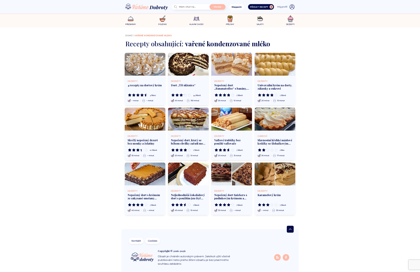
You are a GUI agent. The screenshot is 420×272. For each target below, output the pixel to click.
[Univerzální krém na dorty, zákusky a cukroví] (275, 64)
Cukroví (262, 136)
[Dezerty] (290, 18)
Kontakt (136, 240)
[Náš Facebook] (286, 257)
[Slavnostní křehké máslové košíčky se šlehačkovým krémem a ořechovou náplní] (275, 119)
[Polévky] (162, 19)
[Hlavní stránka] (146, 7)
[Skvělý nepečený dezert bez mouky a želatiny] (145, 119)
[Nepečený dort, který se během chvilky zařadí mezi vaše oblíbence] (188, 119)
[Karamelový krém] (275, 174)
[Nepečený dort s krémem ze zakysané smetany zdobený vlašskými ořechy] (145, 174)
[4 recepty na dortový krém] (145, 64)
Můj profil (282, 6)
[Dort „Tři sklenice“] (188, 64)
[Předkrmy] (131, 18)
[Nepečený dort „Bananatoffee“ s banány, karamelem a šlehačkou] (231, 64)
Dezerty (132, 81)
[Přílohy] (230, 18)
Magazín (237, 7)
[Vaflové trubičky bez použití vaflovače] (231, 119)
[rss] (278, 257)
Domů (129, 35)
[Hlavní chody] (196, 19)
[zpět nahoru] (290, 229)
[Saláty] (260, 18)
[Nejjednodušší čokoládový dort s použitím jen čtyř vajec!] (188, 174)
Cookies (152, 240)
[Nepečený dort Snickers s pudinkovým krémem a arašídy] (231, 174)
